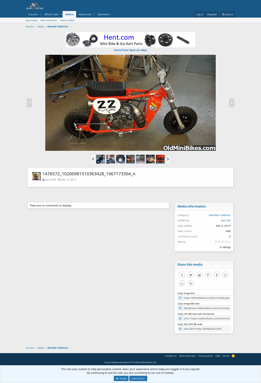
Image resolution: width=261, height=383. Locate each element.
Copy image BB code (188, 303)
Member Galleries (220, 215)
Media (69, 14)
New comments (48, 20)
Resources (85, 14)
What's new (51, 14)
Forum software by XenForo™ (131, 362)
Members (104, 14)
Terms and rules (187, 355)
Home (226, 355)
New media (32, 20)
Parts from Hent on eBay (130, 50)
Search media (67, 20)
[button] (40, 14)
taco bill (50, 180)
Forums (33, 14)
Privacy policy (205, 355)
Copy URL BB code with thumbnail (196, 313)
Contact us (170, 355)
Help (217, 355)
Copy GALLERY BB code (190, 324)
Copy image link (186, 293)
